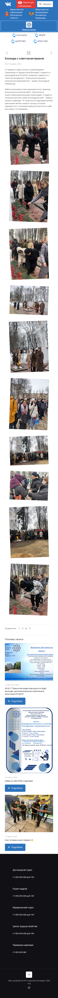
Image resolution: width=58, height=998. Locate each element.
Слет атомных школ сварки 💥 (19, 840)
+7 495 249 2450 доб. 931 (23, 896)
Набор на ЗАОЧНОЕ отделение (19, 781)
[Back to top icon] (29, 975)
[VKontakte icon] (29, 987)
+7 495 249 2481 (19, 952)
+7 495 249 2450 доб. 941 (23, 915)
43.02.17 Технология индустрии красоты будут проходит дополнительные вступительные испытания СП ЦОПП (26, 691)
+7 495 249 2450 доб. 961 (23, 933)
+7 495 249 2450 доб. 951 (23, 877)
